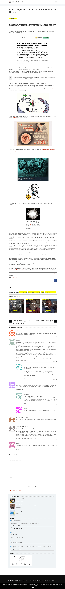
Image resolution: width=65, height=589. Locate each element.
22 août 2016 (18, 507)
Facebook (21, 271)
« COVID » (27, 30)
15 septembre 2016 (19, 501)
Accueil (9, 5)
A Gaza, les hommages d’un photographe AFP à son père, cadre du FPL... (16, 305)
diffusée (15, 117)
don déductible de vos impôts (17, 269)
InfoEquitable (14, 271)
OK (32, 587)
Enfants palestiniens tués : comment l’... (25, 498)
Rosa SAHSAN (27, 394)
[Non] (63, 586)
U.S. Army (15, 277)
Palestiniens (48, 292)
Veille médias (14, 5)
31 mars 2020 (20, 14)
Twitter (26, 271)
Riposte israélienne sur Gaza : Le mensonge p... (26, 504)
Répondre (55, 336)
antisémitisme (23, 292)
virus (54, 292)
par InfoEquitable (12, 14)
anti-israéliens (52, 88)
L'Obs (42, 292)
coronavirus (31, 292)
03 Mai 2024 (46, 311)
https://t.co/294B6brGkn (16, 542)
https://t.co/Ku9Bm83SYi (16, 549)
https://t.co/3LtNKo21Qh (16, 525)
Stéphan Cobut (20, 426)
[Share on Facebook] (55, 281)
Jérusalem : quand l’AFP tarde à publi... (24, 511)
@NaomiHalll (14, 534)
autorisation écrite (53, 273)
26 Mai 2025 (13, 311)
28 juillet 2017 (18, 513)
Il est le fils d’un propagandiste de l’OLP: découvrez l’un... (32, 305)
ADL (30, 224)
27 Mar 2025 (30, 311)
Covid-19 (38, 292)
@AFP (12, 522)
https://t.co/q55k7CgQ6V (16, 528)
